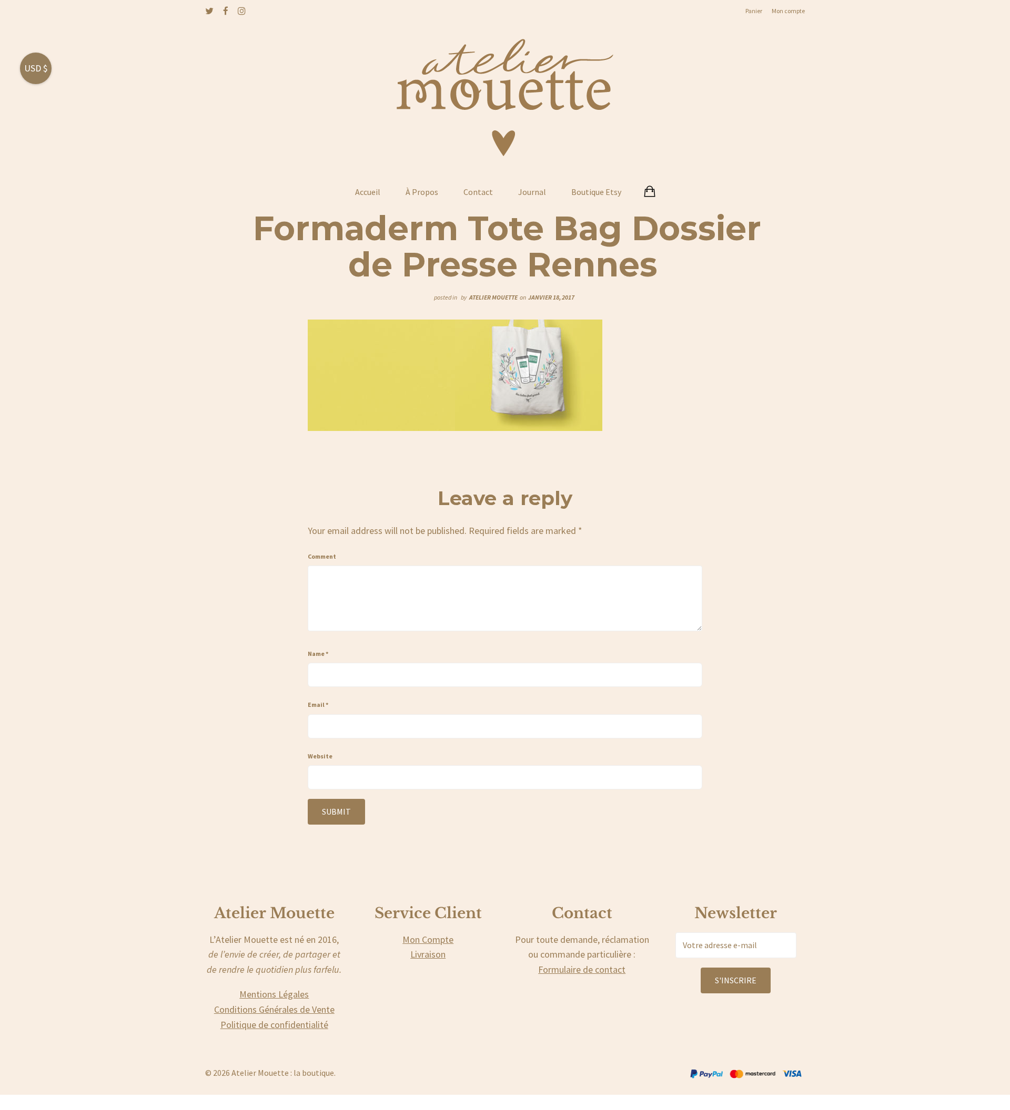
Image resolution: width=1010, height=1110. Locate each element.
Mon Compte (427, 939)
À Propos (422, 192)
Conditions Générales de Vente (274, 1009)
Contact (478, 192)
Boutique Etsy (596, 192)
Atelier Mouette (493, 297)
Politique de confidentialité (274, 1025)
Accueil (367, 192)
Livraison (428, 954)
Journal (532, 192)
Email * (318, 704)
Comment (322, 556)
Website (320, 756)
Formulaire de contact (581, 969)
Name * (318, 653)
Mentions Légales (274, 994)
